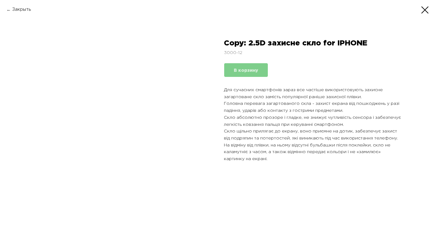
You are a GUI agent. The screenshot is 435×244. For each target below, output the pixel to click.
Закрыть (21, 9)
